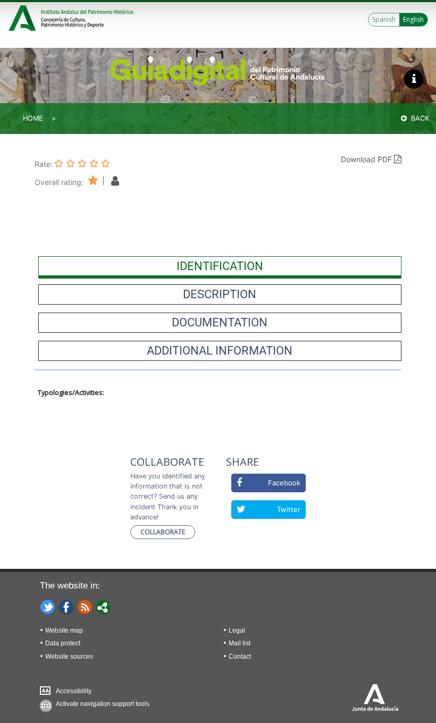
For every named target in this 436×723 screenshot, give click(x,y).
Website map (64, 630)
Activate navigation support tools (102, 704)
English (413, 19)
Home (33, 118)
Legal (237, 630)
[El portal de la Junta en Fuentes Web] (85, 606)
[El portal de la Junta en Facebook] (66, 606)
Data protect (62, 643)
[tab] (219, 266)
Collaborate (162, 531)
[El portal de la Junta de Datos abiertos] (104, 606)
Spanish (384, 19)
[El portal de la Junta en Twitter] (48, 606)
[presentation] (219, 266)
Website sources (69, 656)
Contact (240, 656)
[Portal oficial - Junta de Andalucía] (24, 16)
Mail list (239, 643)
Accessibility (73, 691)
